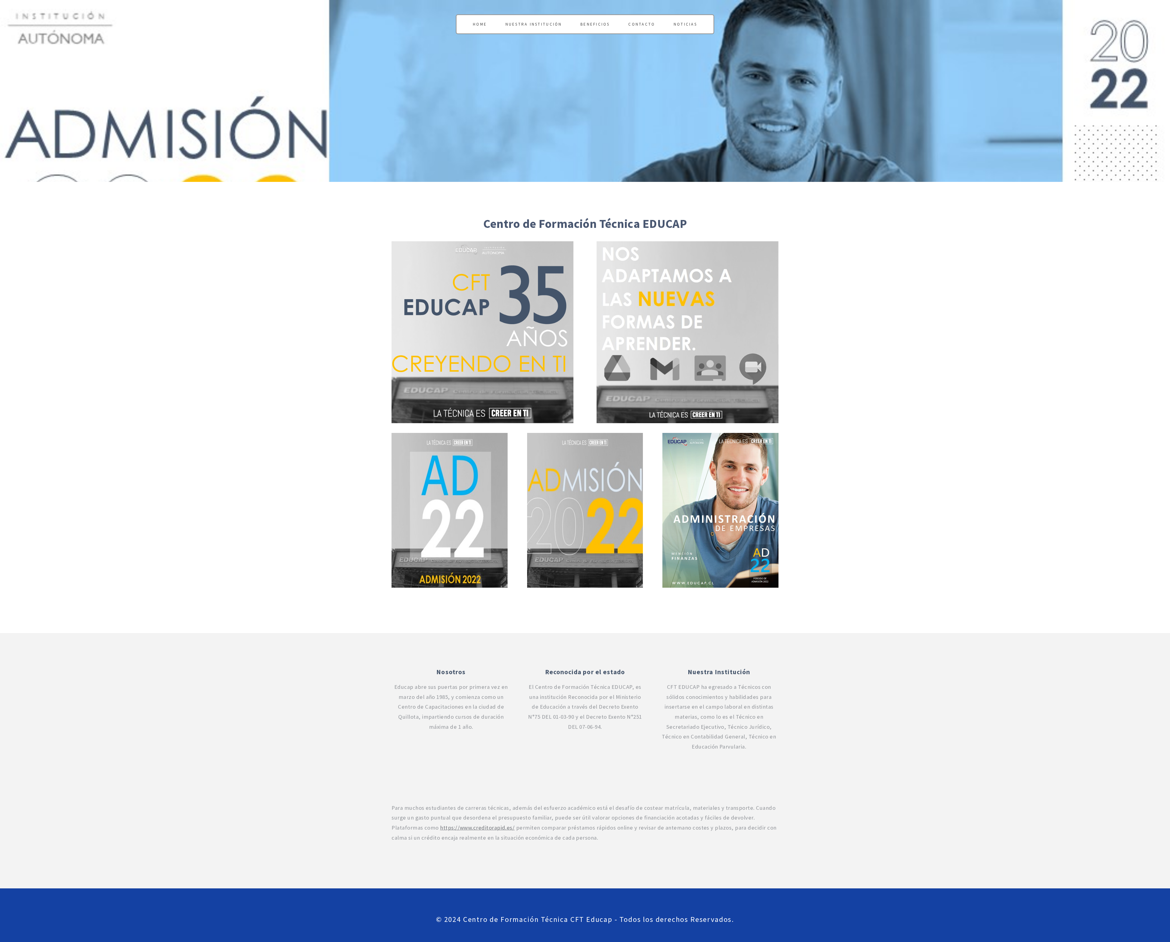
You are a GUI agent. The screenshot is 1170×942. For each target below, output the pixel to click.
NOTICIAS (685, 24)
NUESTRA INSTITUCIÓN (533, 24)
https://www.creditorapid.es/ (477, 827)
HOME (480, 24)
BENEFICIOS (595, 24)
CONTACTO (641, 24)
